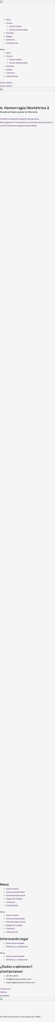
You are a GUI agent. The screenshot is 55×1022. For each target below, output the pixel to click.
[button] (27, 49)
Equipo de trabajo (14, 898)
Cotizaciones (12, 43)
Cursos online (15, 26)
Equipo (9, 36)
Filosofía (10, 33)
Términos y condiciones (17, 946)
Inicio (8, 19)
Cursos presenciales (18, 29)
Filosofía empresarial (15, 895)
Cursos (9, 23)
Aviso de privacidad (15, 943)
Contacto (10, 39)
